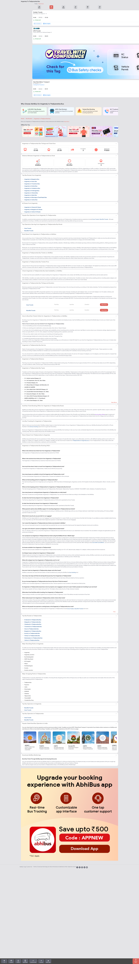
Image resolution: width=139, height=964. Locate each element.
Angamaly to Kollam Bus (30, 186)
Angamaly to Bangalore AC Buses (33, 209)
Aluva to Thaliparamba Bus (31, 628)
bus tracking (72, 572)
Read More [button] (66, 121)
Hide (114, 611)
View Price (104, 304)
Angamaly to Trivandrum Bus (32, 183)
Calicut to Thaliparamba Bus (31, 640)
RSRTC (99, 746)
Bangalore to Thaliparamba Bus (32, 631)
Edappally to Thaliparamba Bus (32, 622)
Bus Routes (29, 118)
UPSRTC (114, 745)
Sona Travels (95, 219)
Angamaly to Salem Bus (30, 195)
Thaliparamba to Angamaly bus (81, 440)
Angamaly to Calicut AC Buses (32, 211)
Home (22, 118)
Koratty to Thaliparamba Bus (32, 633)
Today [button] (36, 3)
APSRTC (27, 745)
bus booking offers (100, 414)
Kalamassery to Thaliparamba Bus (33, 638)
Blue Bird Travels (104, 219)
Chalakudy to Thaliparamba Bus (32, 624)
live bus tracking (34, 426)
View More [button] (114, 402)
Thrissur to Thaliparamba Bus (32, 635)
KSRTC (56, 746)
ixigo (25, 866)
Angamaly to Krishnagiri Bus (31, 190)
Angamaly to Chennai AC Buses (32, 207)
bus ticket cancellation (98, 542)
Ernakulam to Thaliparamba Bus (32, 619)
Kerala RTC (71, 746)
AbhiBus (21, 866)
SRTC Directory (71, 729)
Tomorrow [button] (41, 3)
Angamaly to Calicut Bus (30, 199)
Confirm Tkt (29, 866)
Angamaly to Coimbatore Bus (32, 188)
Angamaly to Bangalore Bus (31, 179)
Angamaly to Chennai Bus (31, 192)
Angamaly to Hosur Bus (30, 181)
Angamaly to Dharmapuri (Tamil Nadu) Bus (35, 197)
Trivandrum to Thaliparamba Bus (33, 626)
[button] (39, 7)
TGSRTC (41, 746)
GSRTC (85, 746)
